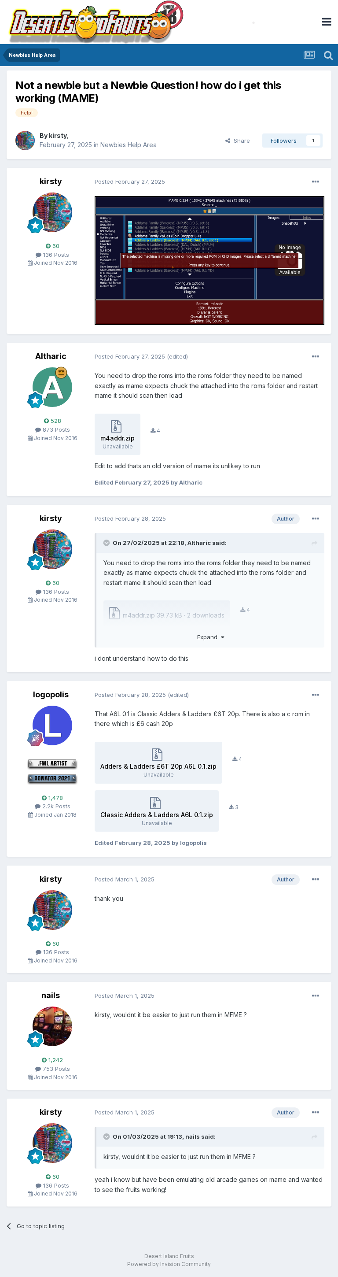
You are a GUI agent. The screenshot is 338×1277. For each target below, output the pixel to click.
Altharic (50, 356)
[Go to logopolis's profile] (52, 725)
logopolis (51, 694)
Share (240, 140)
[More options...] (315, 182)
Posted (130, 181)
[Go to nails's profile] (52, 1026)
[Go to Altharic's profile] (52, 387)
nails (50, 995)
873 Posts (55, 429)
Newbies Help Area (128, 144)
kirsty (57, 135)
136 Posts (55, 254)
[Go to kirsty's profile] (25, 140)
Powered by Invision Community (169, 1264)
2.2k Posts (55, 806)
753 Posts (55, 1068)
